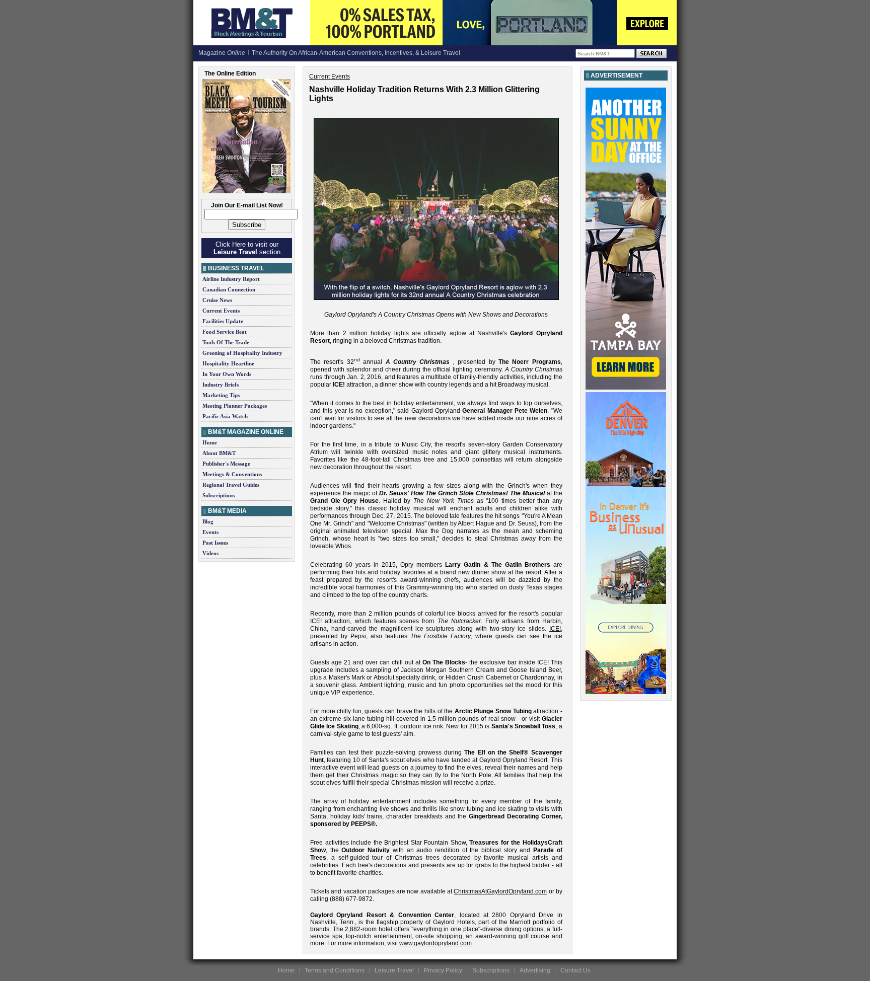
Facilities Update (222, 321)
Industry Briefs (220, 385)
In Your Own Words (226, 374)
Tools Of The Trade (225, 342)
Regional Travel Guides (230, 485)
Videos (210, 553)
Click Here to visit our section (246, 248)
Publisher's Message (226, 464)
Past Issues (215, 543)
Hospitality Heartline (228, 363)
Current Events (221, 311)
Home (209, 442)
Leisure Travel (394, 970)
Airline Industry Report (231, 279)
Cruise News (217, 300)
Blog (207, 521)
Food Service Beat (224, 332)
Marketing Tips (221, 395)
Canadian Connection (228, 289)
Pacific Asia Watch (225, 416)
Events (210, 532)
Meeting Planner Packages (234, 406)
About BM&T (219, 453)
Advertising (535, 970)
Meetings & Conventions (232, 474)
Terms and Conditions (335, 970)
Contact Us (575, 970)
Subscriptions (218, 495)
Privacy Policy (443, 970)
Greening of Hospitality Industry (242, 353)
